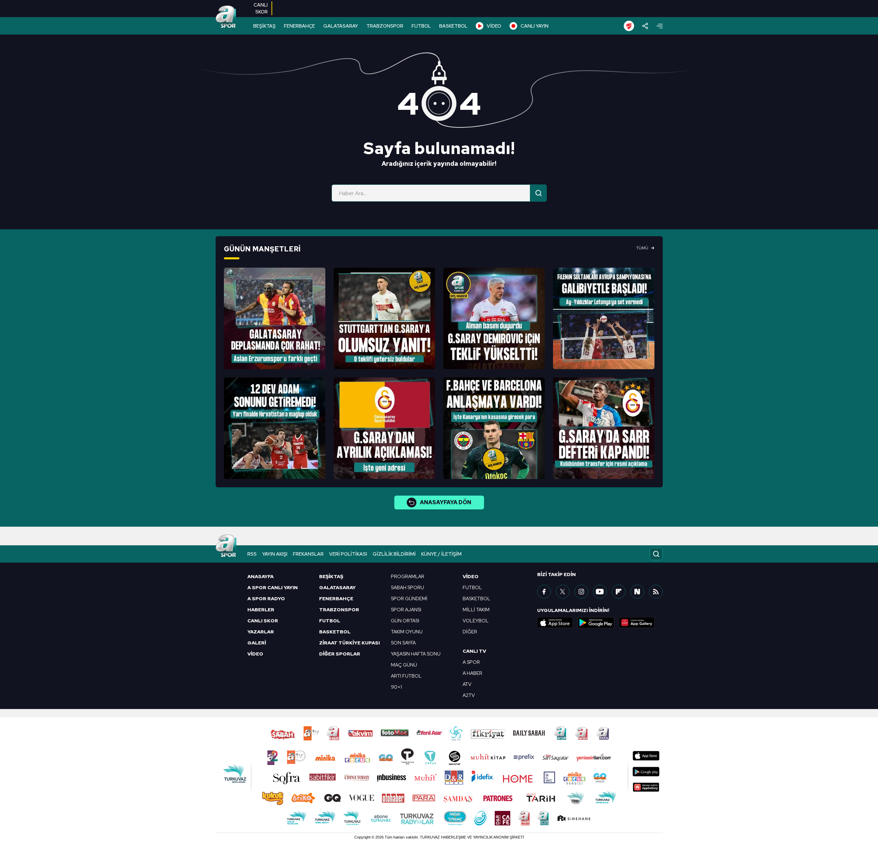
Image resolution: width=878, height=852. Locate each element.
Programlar (407, 576)
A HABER (472, 673)
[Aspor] (274, 318)
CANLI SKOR (262, 621)
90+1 (396, 687)
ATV (467, 684)
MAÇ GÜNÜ (404, 665)
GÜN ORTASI (405, 621)
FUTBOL (421, 26)
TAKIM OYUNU (407, 632)
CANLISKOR (261, 8)
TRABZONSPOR (384, 26)
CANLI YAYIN (535, 26)
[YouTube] (600, 592)
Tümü (642, 248)
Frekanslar (308, 554)
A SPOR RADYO (266, 598)
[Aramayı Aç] (656, 554)
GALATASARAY (340, 26)
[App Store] (555, 622)
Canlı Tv (474, 651)
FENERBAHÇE (299, 26)
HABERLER (260, 609)
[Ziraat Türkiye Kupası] (629, 26)
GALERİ (256, 643)
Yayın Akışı (274, 554)
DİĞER (470, 632)
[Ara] (538, 193)
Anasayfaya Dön (445, 502)
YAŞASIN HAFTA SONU (416, 654)
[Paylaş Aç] (645, 26)
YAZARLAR (260, 632)
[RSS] (656, 592)
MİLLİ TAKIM (476, 609)
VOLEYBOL (476, 621)
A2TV (469, 695)
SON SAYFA (403, 643)
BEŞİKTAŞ (264, 26)
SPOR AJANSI (406, 609)
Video (471, 576)
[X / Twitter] (563, 592)
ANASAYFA (260, 576)
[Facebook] (544, 592)
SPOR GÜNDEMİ (409, 598)
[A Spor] (226, 17)
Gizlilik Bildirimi (394, 554)
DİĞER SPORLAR (339, 654)
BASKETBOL (453, 26)
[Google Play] (596, 622)
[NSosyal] (637, 592)
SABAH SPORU (407, 587)
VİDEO (494, 26)
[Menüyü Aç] (660, 26)
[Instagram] (581, 592)
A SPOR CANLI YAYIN (272, 587)
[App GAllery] (637, 622)
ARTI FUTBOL (406, 676)
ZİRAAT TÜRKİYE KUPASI (349, 643)
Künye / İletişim (441, 554)
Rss (252, 554)
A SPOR (471, 662)
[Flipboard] (618, 592)
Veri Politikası (348, 554)
